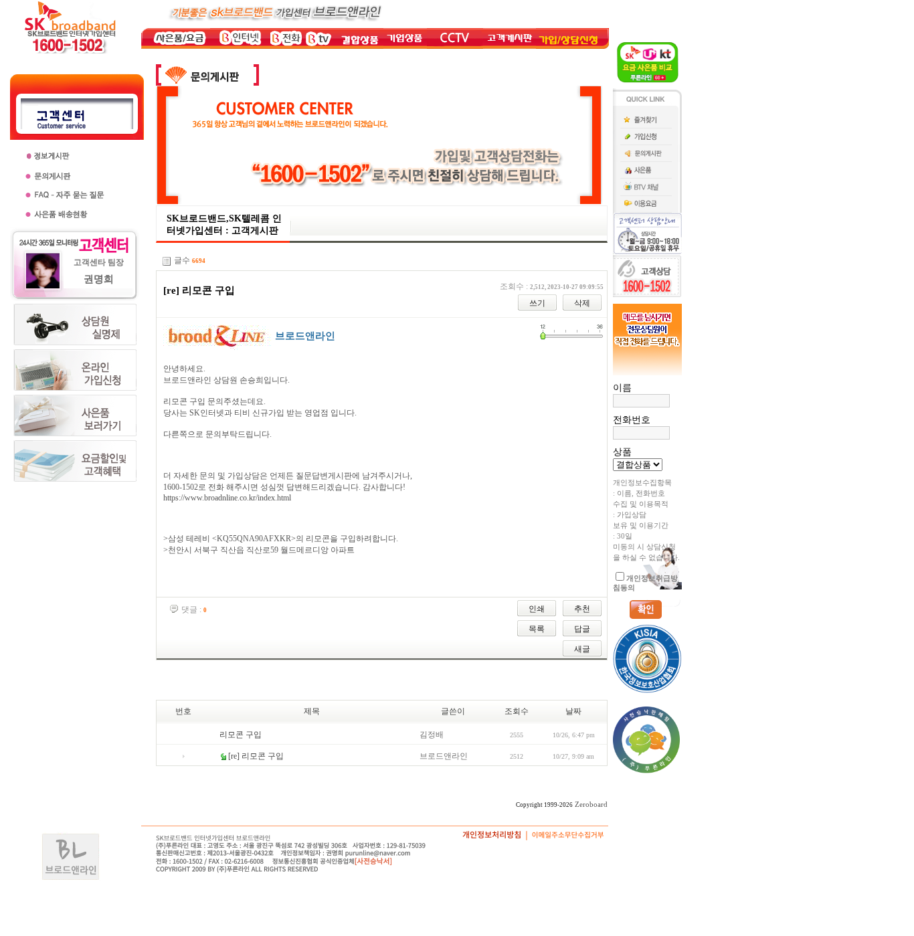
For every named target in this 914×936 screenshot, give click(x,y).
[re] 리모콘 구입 (256, 756)
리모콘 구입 (240, 734)
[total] (167, 261)
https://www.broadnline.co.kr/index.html (227, 497)
